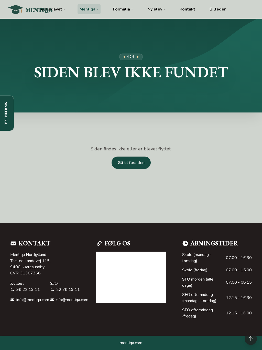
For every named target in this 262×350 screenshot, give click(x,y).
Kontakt (187, 9)
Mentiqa (87, 9)
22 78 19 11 (68, 289)
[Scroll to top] (251, 339)
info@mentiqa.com (32, 300)
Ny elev (154, 9)
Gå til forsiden (131, 163)
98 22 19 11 (28, 289)
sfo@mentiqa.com (72, 300)
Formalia (121, 9)
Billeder (218, 9)
